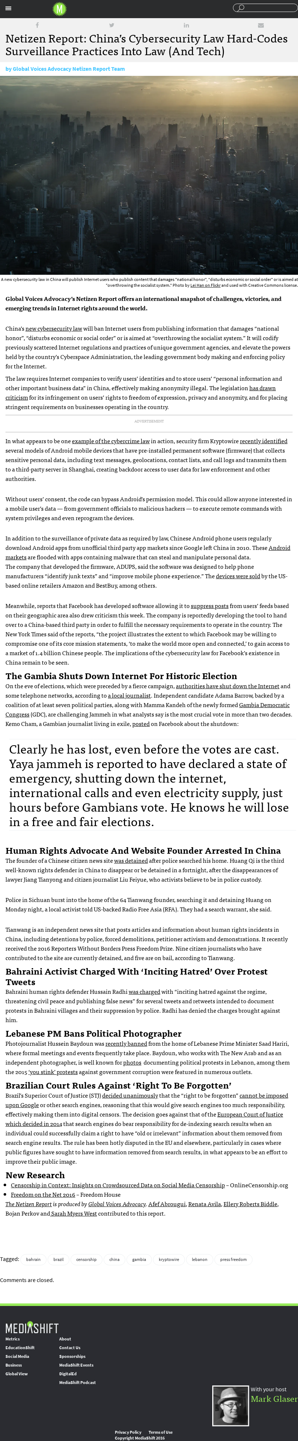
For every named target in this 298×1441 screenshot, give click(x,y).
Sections (8, 8)
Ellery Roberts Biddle (250, 1203)
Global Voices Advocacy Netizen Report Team (69, 69)
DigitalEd (68, 1374)
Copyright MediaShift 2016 (140, 1438)
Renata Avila (204, 1203)
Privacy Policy (128, 1432)
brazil (58, 1259)
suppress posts (210, 605)
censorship (86, 1259)
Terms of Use (161, 1432)
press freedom (233, 1259)
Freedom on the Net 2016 (43, 1194)
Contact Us (69, 1348)
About (65, 1339)
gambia (139, 1259)
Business (13, 1365)
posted (141, 723)
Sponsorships (72, 1356)
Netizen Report (34, 1203)
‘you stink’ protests (53, 1071)
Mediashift (59, 9)
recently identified (263, 440)
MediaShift (32, 1326)
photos (132, 1062)
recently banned (126, 1043)
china (114, 1259)
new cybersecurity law (53, 328)
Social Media (17, 1356)
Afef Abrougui (167, 1203)
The (10, 1203)
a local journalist (129, 695)
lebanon (200, 1259)
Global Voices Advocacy (117, 1203)
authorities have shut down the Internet (227, 685)
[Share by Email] (261, 25)
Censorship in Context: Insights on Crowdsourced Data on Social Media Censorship (118, 1184)
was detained (131, 860)
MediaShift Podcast (77, 1382)
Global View (16, 1374)
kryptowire (169, 1259)
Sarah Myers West (73, 1213)
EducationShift (20, 1348)
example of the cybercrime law (111, 440)
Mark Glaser (274, 1398)
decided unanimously (130, 1095)
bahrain (33, 1259)
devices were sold (238, 575)
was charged (144, 991)
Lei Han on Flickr (205, 285)
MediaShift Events (76, 1365)
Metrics (12, 1339)
